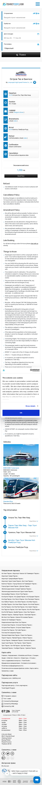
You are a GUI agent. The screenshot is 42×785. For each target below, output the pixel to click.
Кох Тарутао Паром (8, 609)
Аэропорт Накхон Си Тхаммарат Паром (26, 573)
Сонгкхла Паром (29, 640)
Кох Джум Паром (19, 596)
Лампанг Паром (7, 614)
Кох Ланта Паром (18, 599)
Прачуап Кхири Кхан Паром (10, 635)
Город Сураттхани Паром (10, 586)
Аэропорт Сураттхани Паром (11, 581)
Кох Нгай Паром (33, 604)
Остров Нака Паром (8, 625)
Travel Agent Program (8, 688)
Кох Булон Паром (7, 596)
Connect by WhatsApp (11, 704)
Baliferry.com (17, 678)
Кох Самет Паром (31, 607)
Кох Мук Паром (7, 604)
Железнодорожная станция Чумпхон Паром (16, 589)
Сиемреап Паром (17, 640)
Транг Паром (27, 643)
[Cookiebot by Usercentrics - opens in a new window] (30, 370)
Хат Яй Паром (15, 645)
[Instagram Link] (12, 753)
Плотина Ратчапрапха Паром (11, 632)
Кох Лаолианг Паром (32, 599)
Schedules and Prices (24, 655)
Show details (30, 406)
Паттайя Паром (20, 630)
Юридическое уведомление (11, 663)
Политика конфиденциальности (12, 666)
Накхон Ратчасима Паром (24, 617)
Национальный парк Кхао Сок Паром (14, 622)
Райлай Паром (16, 638)
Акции (4, 658)
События (10, 658)
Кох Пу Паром (6, 607)
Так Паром (17, 643)
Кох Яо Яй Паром (7, 612)
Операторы (24, 658)
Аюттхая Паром (27, 581)
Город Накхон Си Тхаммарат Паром (24, 584)
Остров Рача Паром (8, 627)
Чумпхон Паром (30, 648)
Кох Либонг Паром (8, 602)
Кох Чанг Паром (21, 609)
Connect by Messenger (11, 701)
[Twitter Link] (8, 753)
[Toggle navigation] (38, 4)
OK (21, 413)
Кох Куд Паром (6, 599)
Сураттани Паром (7, 643)
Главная (4, 655)
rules (15, 121)
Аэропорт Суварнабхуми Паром (12, 578)
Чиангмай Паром (7, 648)
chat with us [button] (34, 243)
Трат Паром (5, 645)
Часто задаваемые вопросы (11, 660)
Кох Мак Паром (32, 602)
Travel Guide (26, 660)
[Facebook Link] (3, 753)
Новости (17, 658)
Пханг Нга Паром (26, 635)
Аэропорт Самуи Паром (9, 576)
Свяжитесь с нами (7, 671)
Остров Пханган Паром (23, 625)
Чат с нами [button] (7, 698)
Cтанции (35, 655)
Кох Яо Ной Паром (33, 609)
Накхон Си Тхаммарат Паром (11, 620)
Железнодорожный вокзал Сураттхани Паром (17, 591)
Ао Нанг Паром (7, 573)
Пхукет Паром (6, 638)
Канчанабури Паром (8, 594)
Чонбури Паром (19, 648)
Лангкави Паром (29, 614)
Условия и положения (28, 663)
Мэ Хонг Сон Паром (8, 617)
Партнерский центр (8, 685)
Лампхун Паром (18, 614)
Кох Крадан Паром (33, 596)
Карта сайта (34, 668)
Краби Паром (18, 612)
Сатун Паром (6, 640)
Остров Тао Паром (8, 630)
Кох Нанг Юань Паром (20, 604)
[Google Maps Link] (3, 758)
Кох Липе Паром (20, 602)
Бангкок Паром (7, 584)
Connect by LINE (9, 706)
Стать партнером (21, 685)
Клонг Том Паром (21, 594)
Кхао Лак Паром (29, 612)
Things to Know (18, 112)
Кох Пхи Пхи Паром (18, 607)
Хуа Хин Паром (25, 645)
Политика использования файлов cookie (15, 668)
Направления (12, 655)
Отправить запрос (10, 696)
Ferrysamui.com (7, 678)
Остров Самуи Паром (23, 627)
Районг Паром (27, 638)
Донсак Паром (24, 586)
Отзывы (32, 658)
